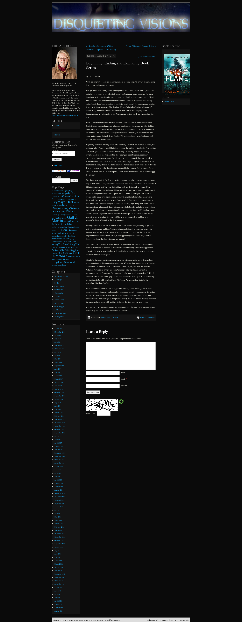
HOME (57, 135)
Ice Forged (69, 226)
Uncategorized (59, 316)
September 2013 (59, 503)
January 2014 (58, 490)
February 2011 (59, 607)
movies (54, 236)
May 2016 (57, 409)
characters (57, 196)
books (71, 193)
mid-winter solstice (66, 233)
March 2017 (58, 379)
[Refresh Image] (121, 401)
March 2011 (58, 604)
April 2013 (58, 520)
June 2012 (57, 554)
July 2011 (57, 591)
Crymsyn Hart (62, 201)
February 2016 (59, 416)
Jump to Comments (146, 56)
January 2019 (58, 345)
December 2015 (59, 423)
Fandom (57, 296)
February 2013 (59, 527)
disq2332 (92, 56)
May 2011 (57, 597)
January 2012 (58, 570)
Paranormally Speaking (66, 236)
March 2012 (58, 564)
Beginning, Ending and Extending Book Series (117, 65)
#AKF (54, 191)
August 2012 (58, 547)
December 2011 (59, 574)
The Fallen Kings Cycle (70, 250)
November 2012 (59, 537)
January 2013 (58, 530)
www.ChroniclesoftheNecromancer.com (65, 115)
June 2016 (57, 406)
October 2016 (59, 392)
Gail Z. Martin (112, 317)
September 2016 (59, 396)
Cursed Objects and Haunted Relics (141, 46)
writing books (61, 265)
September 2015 (59, 433)
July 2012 (57, 550)
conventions (71, 199)
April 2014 (58, 480)
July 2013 (57, 510)
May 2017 (57, 372)
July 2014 (57, 470)
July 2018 (57, 352)
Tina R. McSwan (65, 254)
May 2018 (57, 359)
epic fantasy (61, 215)
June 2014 (57, 473)
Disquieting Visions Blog (63, 212)
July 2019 (57, 338)
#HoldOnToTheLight (60, 193)
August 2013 (58, 507)
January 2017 (58, 386)
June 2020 (57, 335)
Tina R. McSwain (65, 253)
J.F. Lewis (57, 310)
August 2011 (58, 587)
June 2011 (57, 594)
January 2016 (58, 419)
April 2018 (58, 362)
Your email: (55, 150)
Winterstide (70, 262)
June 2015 (57, 439)
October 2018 (59, 349)
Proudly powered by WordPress (156, 620)
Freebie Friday (59, 300)
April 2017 (58, 375)
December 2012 (59, 533)
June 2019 (57, 342)
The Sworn (55, 253)
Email (124, 379)
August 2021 (58, 328)
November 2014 (59, 456)
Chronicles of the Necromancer (66, 197)
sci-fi (61, 241)
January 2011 (58, 611)
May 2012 (57, 557)
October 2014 (59, 460)
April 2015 (58, 443)
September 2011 (59, 584)
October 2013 (59, 500)
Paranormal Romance (60, 238)
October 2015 (59, 429)
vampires (59, 259)
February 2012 (59, 567)
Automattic (185, 620)
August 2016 (58, 399)
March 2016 (58, 412)
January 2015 (58, 449)
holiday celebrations (62, 225)
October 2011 (59, 581)
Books (103, 317)
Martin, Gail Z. (169, 101)
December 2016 (59, 389)
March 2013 (58, 523)
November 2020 (59, 332)
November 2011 (59, 577)
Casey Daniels (59, 286)
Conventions (58, 289)
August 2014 (58, 466)
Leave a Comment (147, 317)
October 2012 (59, 540)
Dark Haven (68, 205)
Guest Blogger (59, 306)
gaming (66, 221)
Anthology (58, 279)
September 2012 (59, 544)
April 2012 (58, 560)
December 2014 (59, 453)
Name (124, 372)
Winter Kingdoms (61, 260)
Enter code (91, 413)
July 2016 (57, 402)
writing (54, 265)
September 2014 (59, 463)
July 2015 (57, 436)
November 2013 (59, 496)
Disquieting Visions (65, 208)
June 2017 (57, 369)
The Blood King (66, 244)
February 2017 (59, 382)
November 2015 (59, 426)
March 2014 (58, 483)
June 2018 (57, 355)
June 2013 (57, 513)
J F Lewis (63, 229)
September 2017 (59, 365)
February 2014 (59, 486)
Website (124, 385)
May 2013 (57, 517)
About (56, 125)
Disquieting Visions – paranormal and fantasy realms (70, 620)
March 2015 (58, 446)
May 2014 (57, 476)
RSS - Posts (58, 165)
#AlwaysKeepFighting (64, 191)
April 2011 (58, 601)
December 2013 (59, 493)
